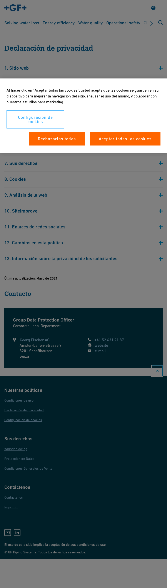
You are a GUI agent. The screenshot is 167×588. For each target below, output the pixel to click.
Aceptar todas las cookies (125, 138)
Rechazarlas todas (57, 138)
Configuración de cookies (35, 119)
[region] (83, 116)
